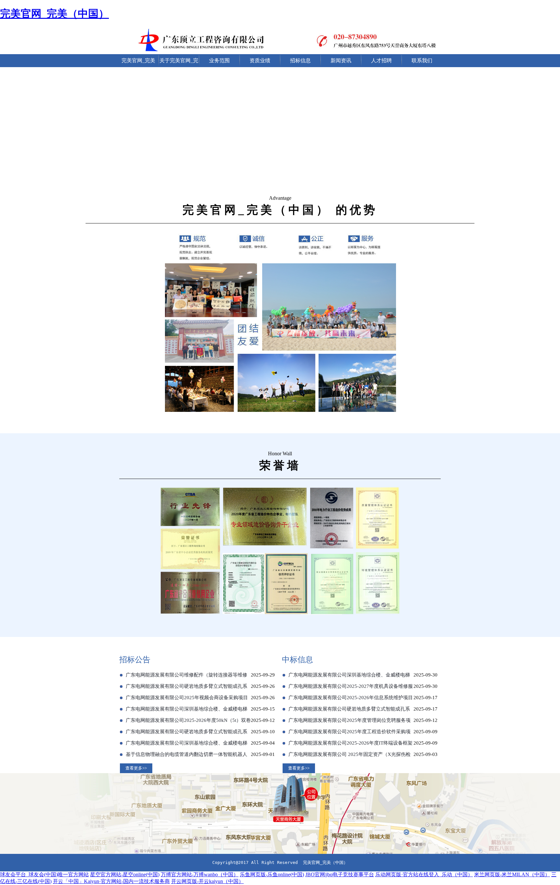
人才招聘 (381, 60)
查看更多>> (136, 768)
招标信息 (300, 60)
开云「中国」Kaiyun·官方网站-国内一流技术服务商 (111, 881)
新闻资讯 (341, 60)
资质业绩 (260, 60)
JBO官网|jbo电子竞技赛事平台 (339, 874)
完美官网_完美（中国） (54, 13)
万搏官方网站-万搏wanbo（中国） (200, 874)
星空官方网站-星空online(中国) (124, 874)
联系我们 (422, 60)
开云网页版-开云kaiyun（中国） (207, 881)
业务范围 (219, 60)
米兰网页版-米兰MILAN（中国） (512, 874)
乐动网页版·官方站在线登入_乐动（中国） (424, 874)
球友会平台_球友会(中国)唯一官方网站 (44, 874)
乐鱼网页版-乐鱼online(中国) (272, 874)
